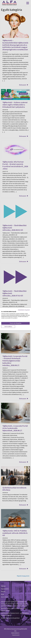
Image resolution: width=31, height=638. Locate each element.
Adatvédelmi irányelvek (24, 310)
